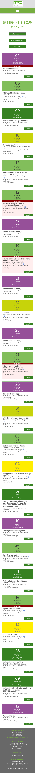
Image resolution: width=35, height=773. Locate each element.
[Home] (18, 4)
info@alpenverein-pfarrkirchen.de (17, 737)
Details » (29, 77)
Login (8, 768)
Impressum (13, 768)
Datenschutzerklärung (22, 768)
